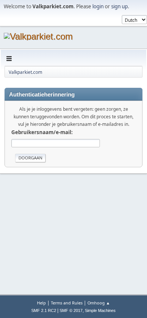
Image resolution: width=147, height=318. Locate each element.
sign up (119, 6)
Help (41, 303)
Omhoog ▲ (98, 303)
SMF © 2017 (71, 310)
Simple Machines (100, 310)
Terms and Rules (67, 303)
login (98, 6)
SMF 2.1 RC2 (43, 310)
